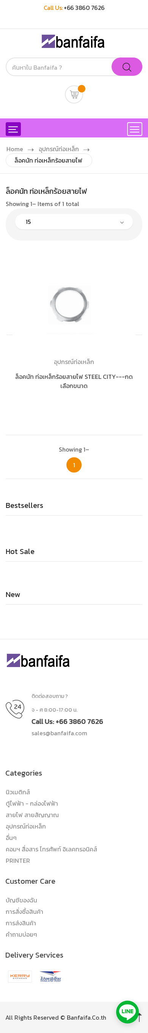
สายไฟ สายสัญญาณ (32, 814)
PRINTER (18, 860)
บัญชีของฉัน (21, 900)
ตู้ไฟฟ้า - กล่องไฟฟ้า (32, 803)
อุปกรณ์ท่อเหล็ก (59, 148)
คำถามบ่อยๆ (21, 934)
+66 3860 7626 (84, 7)
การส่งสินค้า (21, 923)
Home (14, 148)
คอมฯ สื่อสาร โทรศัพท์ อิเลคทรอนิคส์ (51, 849)
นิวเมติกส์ (18, 792)
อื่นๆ (11, 837)
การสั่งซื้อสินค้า (24, 911)
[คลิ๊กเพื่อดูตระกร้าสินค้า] (74, 94)
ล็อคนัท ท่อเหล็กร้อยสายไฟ (48, 160)
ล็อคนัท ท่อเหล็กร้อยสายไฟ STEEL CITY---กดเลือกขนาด (74, 381)
